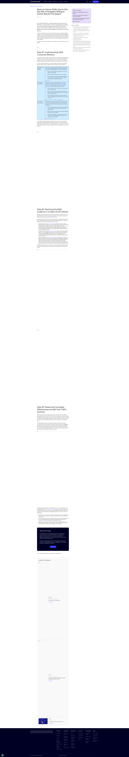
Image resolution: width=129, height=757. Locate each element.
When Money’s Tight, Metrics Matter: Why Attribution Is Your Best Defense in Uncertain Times (81, 30)
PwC (52, 118)
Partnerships (80, 735)
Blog (37, 6)
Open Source (66, 747)
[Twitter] (91, 755)
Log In (90, 1)
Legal (94, 731)
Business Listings (87, 742)
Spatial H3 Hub (59, 744)
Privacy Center (95, 733)
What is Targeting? (73, 744)
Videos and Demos (73, 741)
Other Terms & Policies (95, 741)
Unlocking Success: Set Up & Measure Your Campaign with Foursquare (81, 35)
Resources (61, 1)
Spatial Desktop (58, 746)
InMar (49, 118)
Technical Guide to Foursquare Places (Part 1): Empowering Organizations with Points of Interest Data (82, 45)
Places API (66, 742)
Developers (55, 1)
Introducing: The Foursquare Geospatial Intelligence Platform (80, 38)
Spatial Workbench (59, 741)
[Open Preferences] (2, 755)
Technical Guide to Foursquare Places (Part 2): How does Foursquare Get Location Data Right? (82, 42)
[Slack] (98, 755)
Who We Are (80, 733)
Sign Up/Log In (88, 736)
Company (66, 1)
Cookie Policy (95, 735)
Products (45, 1)
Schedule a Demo (88, 734)
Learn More (50, 680)
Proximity (58, 737)
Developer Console (66, 740)
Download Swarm (87, 739)
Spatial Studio (59, 749)
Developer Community (66, 737)
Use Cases (73, 735)
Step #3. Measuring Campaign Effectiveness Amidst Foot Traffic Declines (81, 19)
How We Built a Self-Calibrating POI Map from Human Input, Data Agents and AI (81, 51)
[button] (87, 1)
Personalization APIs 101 (77, 39)
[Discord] (93, 755)
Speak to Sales (95, 1)
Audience (58, 735)
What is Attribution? (73, 747)
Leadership (80, 737)
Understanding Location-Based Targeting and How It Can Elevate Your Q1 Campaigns (81, 27)
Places (58, 739)
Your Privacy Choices (95, 738)
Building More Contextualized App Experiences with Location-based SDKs (81, 48)
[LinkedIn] (88, 755)
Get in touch (53, 546)
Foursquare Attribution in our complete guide (52, 553)
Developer (66, 731)
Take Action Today (76, 21)
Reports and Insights (73, 738)
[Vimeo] (95, 755)
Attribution (59, 733)
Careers (79, 739)
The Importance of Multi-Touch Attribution (81, 33)
